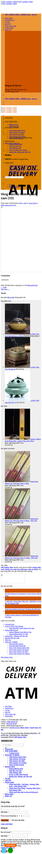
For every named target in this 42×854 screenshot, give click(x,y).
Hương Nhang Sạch (15, 144)
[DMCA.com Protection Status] (7, 741)
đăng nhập (11, 297)
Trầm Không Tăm (15, 148)
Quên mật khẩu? (7, 824)
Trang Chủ (9, 118)
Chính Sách (9, 28)
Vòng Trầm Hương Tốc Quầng (19, 654)
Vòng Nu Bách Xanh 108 (17, 646)
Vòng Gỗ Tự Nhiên (12, 127)
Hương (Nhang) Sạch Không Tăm (20, 632)
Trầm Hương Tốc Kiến (16, 134)
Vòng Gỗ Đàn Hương (16, 138)
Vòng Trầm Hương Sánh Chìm (19, 648)
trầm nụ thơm (33, 569)
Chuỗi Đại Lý (9, 20)
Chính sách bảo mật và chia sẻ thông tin (22, 174)
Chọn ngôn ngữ (10, 26)
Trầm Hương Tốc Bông (17, 132)
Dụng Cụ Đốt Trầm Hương (18, 150)
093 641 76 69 (11, 724)
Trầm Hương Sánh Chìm (17, 130)
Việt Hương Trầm (7, 657)
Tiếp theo (5, 289)
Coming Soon (13, 125)
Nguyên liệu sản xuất (12, 638)
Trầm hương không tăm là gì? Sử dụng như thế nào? (22, 609)
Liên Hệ (8, 24)
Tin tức (7, 22)
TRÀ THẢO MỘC (11, 122)
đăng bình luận (32, 285)
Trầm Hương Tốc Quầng (17, 136)
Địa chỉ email (6, 832)
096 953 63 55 (12, 722)
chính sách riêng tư (8, 848)
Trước (4, 287)
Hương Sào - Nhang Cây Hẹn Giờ (16, 636)
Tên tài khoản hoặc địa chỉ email (13, 806)
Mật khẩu (5, 812)
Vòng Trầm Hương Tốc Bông (19, 650)
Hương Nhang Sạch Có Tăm (18, 634)
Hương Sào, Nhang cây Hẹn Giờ (20, 152)
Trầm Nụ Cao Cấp (15, 146)
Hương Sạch (9, 141)
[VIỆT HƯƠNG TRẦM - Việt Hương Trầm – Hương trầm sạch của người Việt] (9, 110)
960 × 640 (23, 203)
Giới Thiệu (9, 18)
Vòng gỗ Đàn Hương (16, 644)
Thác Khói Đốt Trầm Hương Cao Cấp (21, 628)
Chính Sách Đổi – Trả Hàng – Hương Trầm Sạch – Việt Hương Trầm (23, 167)
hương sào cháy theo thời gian (16, 569)
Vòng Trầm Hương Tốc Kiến (18, 652)
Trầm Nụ (8, 640)
